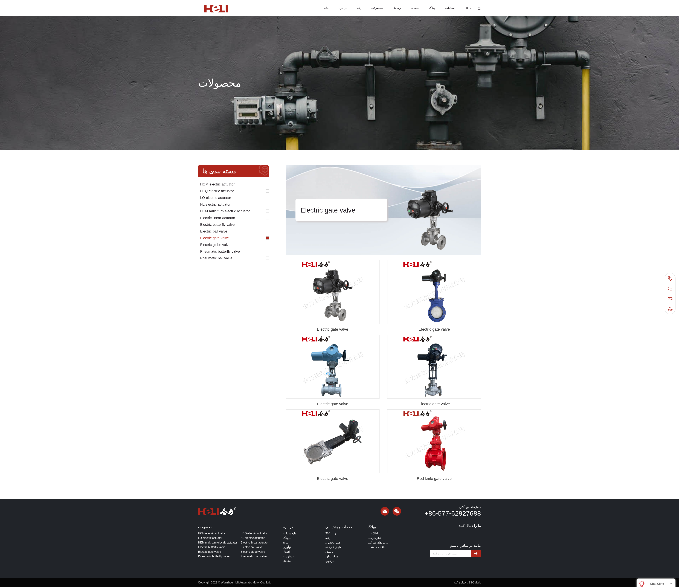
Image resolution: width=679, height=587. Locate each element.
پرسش (329, 551)
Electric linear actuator (217, 218)
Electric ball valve (213, 231)
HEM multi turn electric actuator (225, 211)
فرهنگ (287, 537)
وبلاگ (432, 7)
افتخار (286, 551)
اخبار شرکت (375, 537)
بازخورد (329, 560)
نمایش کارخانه (333, 547)
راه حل (397, 7)
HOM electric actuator (217, 184)
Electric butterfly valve (217, 224)
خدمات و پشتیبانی (338, 527)
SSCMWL (474, 582)
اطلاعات (373, 533)
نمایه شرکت (290, 533)
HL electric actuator (215, 204)
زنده (358, 7)
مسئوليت (288, 556)
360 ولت (330, 533)
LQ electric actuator (215, 198)
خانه (326, 7)
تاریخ (285, 542)
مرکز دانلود (331, 556)
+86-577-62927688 (453, 513)
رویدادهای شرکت (378, 542)
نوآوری (287, 547)
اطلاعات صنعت (377, 547)
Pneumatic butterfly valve (220, 251)
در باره (343, 7)
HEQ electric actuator (217, 191)
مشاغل (287, 560)
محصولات (377, 7)
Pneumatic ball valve (216, 258)
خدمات (415, 7)
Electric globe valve (215, 245)
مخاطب (450, 7)
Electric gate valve (214, 238)
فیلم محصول (333, 542)
